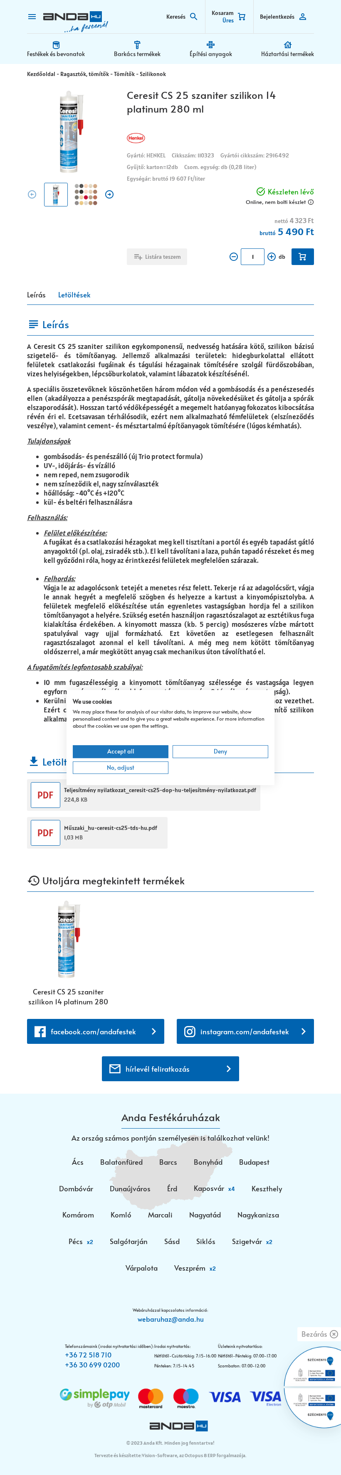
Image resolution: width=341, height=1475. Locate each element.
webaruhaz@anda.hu (171, 1318)
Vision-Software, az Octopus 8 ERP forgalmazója (193, 1455)
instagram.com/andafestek (244, 1031)
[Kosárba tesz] (303, 256)
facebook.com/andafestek (93, 1031)
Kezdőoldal (41, 74)
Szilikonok (153, 74)
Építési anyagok (211, 54)
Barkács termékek (137, 54)
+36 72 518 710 (88, 1354)
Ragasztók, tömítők (84, 74)
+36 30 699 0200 (92, 1364)
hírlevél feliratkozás (158, 1069)
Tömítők (124, 74)
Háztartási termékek (287, 54)
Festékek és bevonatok (56, 54)
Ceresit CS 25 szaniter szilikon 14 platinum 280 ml (68, 996)
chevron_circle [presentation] (32, 194)
